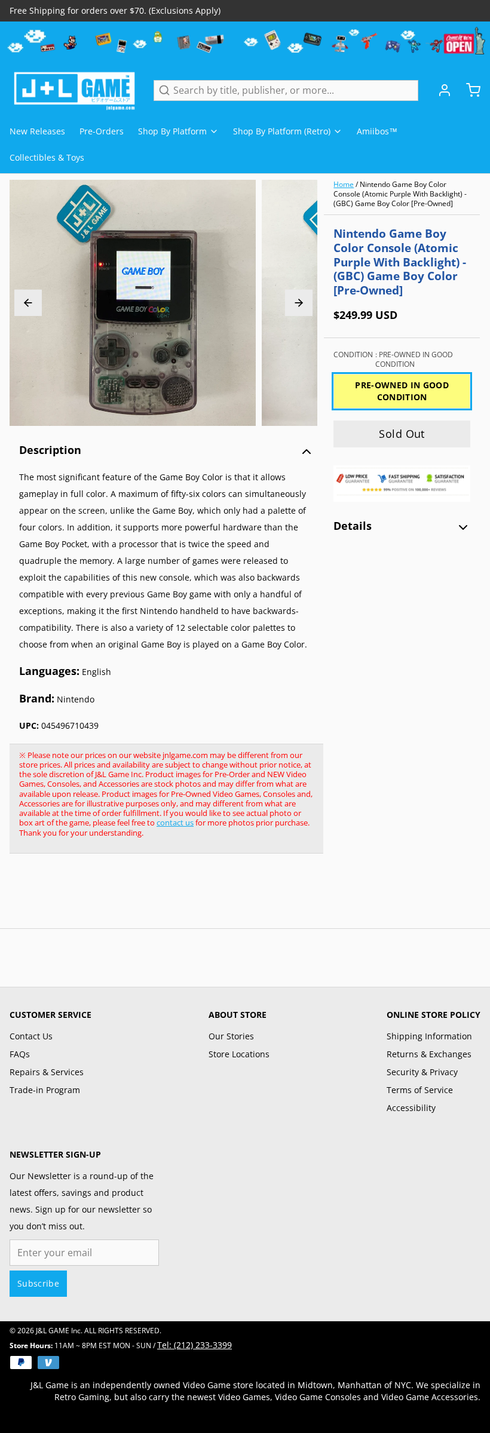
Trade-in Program (45, 1090)
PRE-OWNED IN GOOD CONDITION (402, 391)
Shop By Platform (172, 131)
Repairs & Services (47, 1072)
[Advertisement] (227, 897)
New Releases (37, 131)
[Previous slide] (28, 303)
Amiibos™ (377, 131)
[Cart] (468, 90)
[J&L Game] (74, 90)
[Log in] (440, 90)
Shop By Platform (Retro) (281, 131)
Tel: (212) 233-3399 (194, 1345)
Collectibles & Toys (47, 157)
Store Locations (239, 1054)
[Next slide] (299, 303)
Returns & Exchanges (429, 1054)
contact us (175, 822)
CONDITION (393, 359)
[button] (401, 434)
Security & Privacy (422, 1072)
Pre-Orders (101, 131)
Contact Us (31, 1036)
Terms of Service (420, 1090)
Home (343, 184)
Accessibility (411, 1107)
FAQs (20, 1054)
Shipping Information (429, 1036)
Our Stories (231, 1036)
